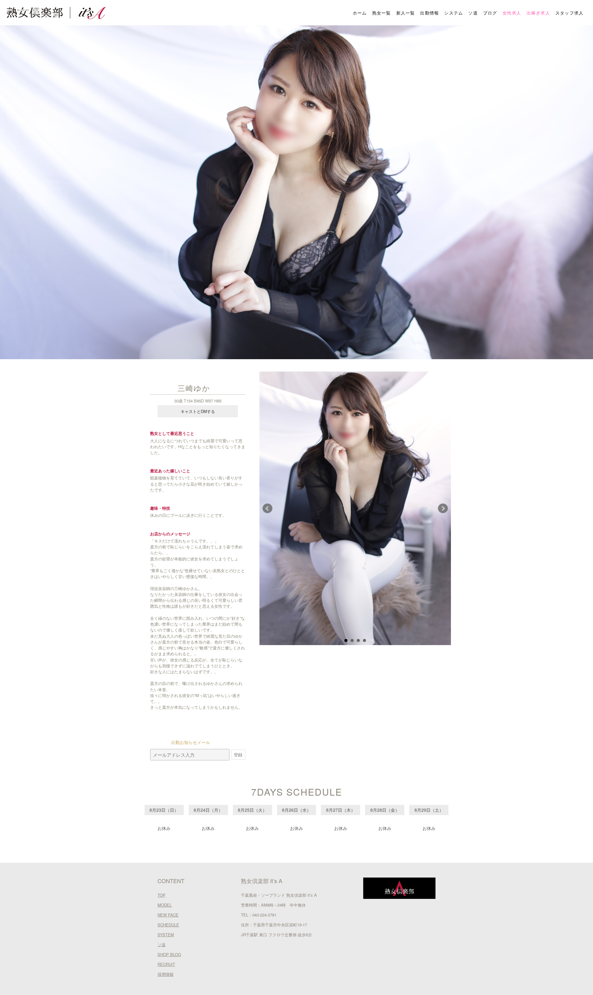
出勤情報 (429, 13)
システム (453, 13)
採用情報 (166, 974)
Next (443, 508)
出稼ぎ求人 (538, 13)
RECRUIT (166, 964)
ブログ (490, 13)
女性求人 (512, 13)
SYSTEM (166, 935)
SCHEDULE (168, 925)
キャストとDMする (198, 411)
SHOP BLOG (169, 954)
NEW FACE (168, 915)
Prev (267, 508)
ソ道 (473, 13)
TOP (162, 895)
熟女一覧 (381, 13)
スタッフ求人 (569, 13)
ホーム (360, 13)
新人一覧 (405, 13)
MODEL (165, 905)
